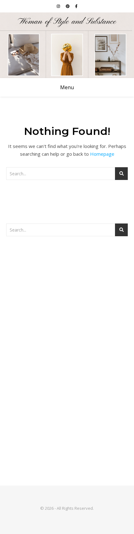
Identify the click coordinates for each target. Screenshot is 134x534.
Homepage (102, 154)
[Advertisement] (67, 315)
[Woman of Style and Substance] (67, 45)
